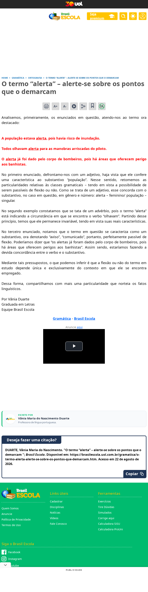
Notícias (55, 512)
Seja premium (97, 16)
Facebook (14, 552)
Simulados (105, 512)
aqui (80, 327)
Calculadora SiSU (109, 523)
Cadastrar (56, 501)
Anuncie (7, 514)
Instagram (15, 559)
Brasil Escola (84, 318)
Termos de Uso (11, 525)
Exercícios (104, 501)
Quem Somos (10, 508)
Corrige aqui (106, 518)
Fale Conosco (58, 523)
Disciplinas (57, 507)
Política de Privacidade (16, 519)
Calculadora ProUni (110, 529)
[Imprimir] (46, 106)
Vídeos (54, 518)
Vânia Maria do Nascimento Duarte (43, 418)
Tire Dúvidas (106, 507)
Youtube (13, 565)
